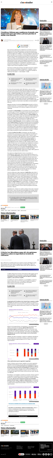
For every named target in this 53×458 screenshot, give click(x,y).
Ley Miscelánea (12, 425)
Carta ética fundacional (20, 446)
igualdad (9, 210)
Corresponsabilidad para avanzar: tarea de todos (34, 220)
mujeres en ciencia (23, 210)
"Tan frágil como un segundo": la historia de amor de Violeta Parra (31, 83)
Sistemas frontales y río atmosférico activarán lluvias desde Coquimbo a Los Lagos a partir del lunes (46, 93)
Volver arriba (2, 454)
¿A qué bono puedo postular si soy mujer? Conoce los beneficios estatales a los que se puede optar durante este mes (25, 221)
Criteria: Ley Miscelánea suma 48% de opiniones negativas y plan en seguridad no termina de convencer (46, 48)
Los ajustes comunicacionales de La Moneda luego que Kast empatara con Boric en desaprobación (16, 80)
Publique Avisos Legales (31, 447)
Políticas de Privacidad (20, 448)
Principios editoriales (19, 447)
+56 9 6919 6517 (3, 448)
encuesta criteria (6, 425)
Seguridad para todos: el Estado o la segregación (16, 83)
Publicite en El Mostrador (31, 446)
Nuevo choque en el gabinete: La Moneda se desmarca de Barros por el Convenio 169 (31, 79)
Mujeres (19, 210)
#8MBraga (2, 210)
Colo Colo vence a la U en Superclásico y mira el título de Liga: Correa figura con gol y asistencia (46, 99)
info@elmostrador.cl (7, 448)
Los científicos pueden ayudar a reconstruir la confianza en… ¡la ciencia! (14, 221)
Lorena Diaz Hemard (8, 39)
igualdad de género (14, 210)
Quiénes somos (19, 445)
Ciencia (6, 210)
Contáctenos (29, 448)
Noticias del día (44, 79)
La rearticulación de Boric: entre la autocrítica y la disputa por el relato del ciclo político (46, 57)
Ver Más (35, 40)
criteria (2, 425)
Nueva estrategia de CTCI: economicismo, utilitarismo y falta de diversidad (5, 221)
